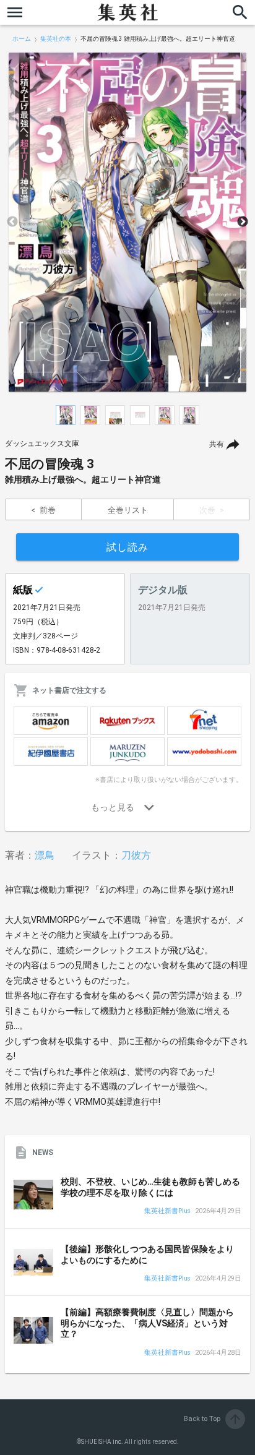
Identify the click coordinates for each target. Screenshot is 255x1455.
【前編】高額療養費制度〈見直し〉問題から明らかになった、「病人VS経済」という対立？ (147, 1323)
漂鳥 (44, 855)
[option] (127, 222)
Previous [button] (12, 222)
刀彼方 (136, 855)
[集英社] (127, 12)
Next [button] (242, 222)
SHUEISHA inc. (102, 1441)
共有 (216, 444)
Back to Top (213, 1419)
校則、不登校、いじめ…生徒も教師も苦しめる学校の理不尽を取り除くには (150, 1187)
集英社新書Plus (167, 1211)
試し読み (127, 547)
